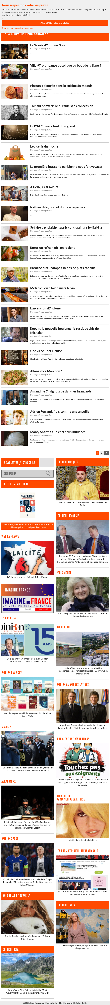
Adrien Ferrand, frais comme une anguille (59, 412)
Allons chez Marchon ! (46, 371)
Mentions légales (51, 1003)
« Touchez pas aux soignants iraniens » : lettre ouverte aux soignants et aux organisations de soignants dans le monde (82, 783)
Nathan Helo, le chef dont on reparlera (57, 207)
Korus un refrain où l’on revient (52, 248)
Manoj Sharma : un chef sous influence (58, 432)
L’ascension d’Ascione (45, 308)
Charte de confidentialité (71, 1003)
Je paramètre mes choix (22, 28)
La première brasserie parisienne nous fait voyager (66, 167)
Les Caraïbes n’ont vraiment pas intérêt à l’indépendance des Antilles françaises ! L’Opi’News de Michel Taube (82, 671)
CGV (60, 1003)
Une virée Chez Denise (46, 351)
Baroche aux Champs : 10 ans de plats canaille (63, 268)
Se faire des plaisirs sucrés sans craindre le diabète (66, 227)
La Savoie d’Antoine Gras (47, 45)
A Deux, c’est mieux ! (45, 187)
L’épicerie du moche (44, 146)
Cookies (84, 1003)
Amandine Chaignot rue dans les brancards (61, 391)
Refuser (5, 28)
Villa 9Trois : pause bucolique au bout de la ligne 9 (65, 66)
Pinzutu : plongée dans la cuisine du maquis (61, 86)
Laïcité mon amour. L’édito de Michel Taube (27, 577)
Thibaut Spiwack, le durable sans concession (61, 106)
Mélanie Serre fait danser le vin (52, 288)
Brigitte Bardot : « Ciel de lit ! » (82, 840)
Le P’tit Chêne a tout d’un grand (52, 126)
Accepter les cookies (55, 23)
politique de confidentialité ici (16, 15)
